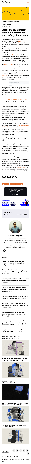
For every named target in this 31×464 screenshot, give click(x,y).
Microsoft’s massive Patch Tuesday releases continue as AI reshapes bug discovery (13, 314)
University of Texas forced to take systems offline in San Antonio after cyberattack (15, 280)
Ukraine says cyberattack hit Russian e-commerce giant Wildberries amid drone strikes (14, 289)
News (12, 184)
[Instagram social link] (20, 450)
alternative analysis (21, 167)
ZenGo (17, 131)
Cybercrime (5, 184)
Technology (19, 184)
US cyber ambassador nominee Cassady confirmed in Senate (14, 330)
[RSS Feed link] (28, 453)
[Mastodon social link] (24, 450)
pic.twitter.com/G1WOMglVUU (16, 99)
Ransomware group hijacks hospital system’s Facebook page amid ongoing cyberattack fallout (14, 323)
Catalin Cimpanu (6, 24)
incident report (14, 55)
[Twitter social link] (13, 450)
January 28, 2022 (21, 101)
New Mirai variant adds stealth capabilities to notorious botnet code (15, 297)
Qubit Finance (21, 41)
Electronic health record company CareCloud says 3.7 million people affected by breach (15, 272)
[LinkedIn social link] (17, 450)
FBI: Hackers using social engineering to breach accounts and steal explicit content (15, 305)
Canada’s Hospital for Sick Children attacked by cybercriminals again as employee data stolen (13, 263)
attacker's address (9, 64)
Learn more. (15, 194)
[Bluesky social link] (27, 450)
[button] (28, 2)
